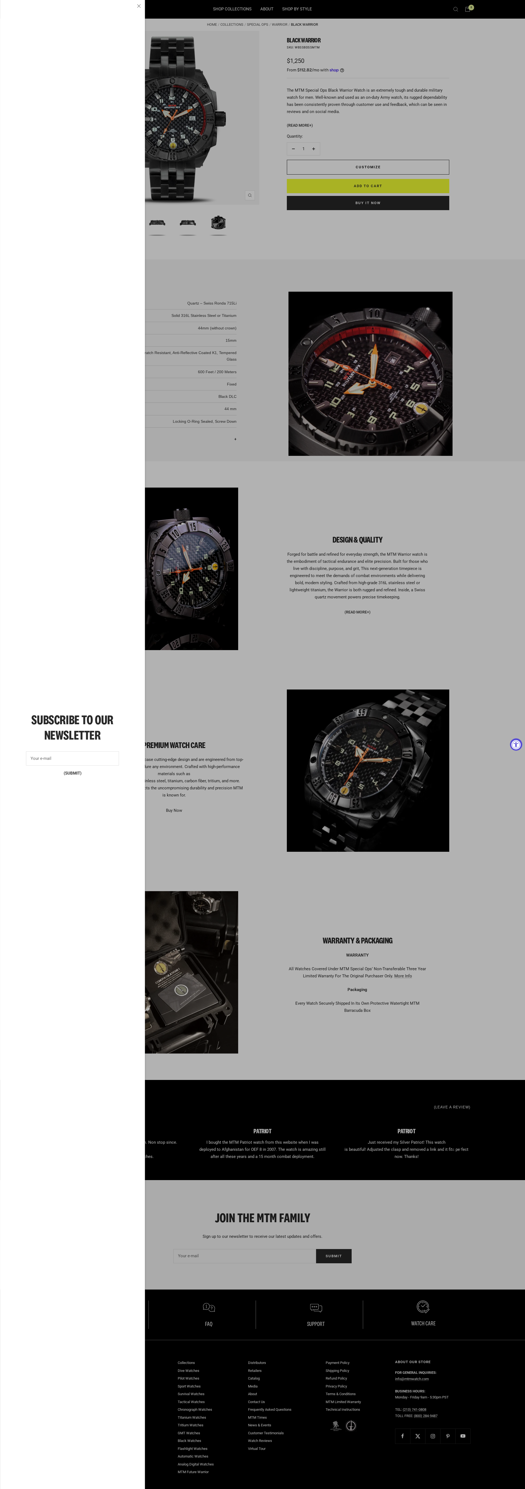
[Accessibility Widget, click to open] (516, 744)
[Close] (139, 6)
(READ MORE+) (300, 125)
